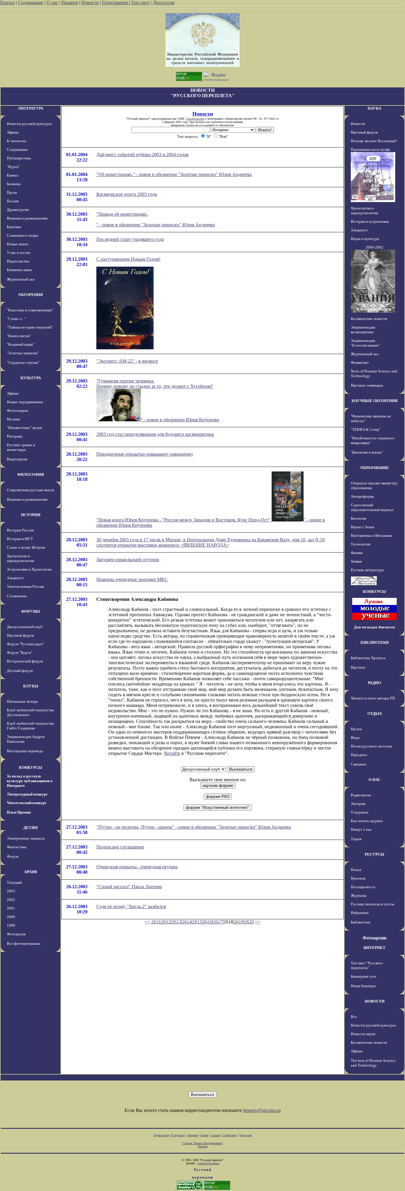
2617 (218, 921)
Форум (12, 856)
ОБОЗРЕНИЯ (30, 294)
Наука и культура (365, 238)
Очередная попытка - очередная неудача (137, 866)
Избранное (360, 912)
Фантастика (16, 847)
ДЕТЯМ (30, 827)
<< (147, 921)
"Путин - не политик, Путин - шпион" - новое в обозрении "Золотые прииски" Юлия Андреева (193, 827)
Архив (204, 1135)
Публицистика (19, 158)
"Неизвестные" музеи (24, 427)
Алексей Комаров (208, 1163)
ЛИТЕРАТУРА (30, 108)
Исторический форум (25, 661)
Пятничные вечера (22, 701)
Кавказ (12, 175)
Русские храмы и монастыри (21, 447)
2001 (11, 908)
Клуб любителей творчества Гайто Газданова (30, 725)
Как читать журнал (366, 821)
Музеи (356, 729)
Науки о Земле (362, 527)
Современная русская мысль (30, 490)
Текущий (14, 882)
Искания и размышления (27, 218)
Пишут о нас (361, 829)
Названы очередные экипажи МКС (132, 579)
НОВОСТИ (375, 1001)
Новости (90, 2)
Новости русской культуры (29, 123)
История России (20, 530)
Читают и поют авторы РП (373, 698)
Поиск (356, 869)
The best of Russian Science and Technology (373, 1062)
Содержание (30, 2)
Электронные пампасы (26, 838)
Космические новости (369, 318)
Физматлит (360, 362)
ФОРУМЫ (30, 611)
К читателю (16, 141)
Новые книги (17, 244)
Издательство (18, 261)
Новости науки (363, 1034)
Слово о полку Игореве (26, 547)
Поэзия (13, 201)
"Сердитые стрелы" (23, 362)
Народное (359, 755)
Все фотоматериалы (23, 943)
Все (354, 1016)
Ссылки (215, 1135)
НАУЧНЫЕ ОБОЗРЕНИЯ (375, 400)
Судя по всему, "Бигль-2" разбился (131, 906)
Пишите (69, 2)
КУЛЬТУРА (30, 378)
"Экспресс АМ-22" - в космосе (127, 361)
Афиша (13, 132)
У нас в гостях (19, 252)
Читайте (172, 753)
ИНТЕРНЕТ (374, 947)
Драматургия (18, 209)
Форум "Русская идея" (25, 644)
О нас (52, 2)
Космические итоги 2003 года (126, 194)
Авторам (358, 803)
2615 (197, 921)
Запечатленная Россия (25, 586)
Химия (356, 561)
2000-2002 (374, 247)
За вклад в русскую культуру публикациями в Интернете (29, 781)
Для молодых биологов (374, 627)
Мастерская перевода (25, 751)
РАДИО (374, 683)
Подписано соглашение (120, 846)
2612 (166, 921)
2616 (207, 921)
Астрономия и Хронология (29, 569)
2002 (11, 899)
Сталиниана (17, 596)
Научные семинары (367, 385)
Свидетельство (195, 118)
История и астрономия (370, 221)
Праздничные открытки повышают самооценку (144, 454)
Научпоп (358, 667)
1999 (11, 925)
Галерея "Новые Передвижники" (202, 1143)
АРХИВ (30, 872)
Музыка (13, 419)
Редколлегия (361, 795)
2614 (187, 921)
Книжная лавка (19, 270)
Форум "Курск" (19, 652)
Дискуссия (163, 2)
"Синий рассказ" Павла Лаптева (129, 886)
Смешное (358, 764)
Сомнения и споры (22, 235)
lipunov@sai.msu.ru (262, 1110)
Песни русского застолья (371, 746)
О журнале (360, 812)
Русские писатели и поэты (372, 904)
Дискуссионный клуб (24, 627)
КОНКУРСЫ (30, 767)
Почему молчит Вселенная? (374, 141)
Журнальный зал (20, 279)
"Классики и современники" (30, 310)
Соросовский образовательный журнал (372, 507)
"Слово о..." (16, 318)
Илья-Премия (19, 812)
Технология (360, 544)
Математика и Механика (371, 535)
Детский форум (20, 670)
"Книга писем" (19, 336)
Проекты (358, 878)
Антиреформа (362, 496)
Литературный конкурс (27, 794)
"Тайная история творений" (30, 327)
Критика (14, 227)
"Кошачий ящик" (20, 344)
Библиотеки (360, 922)
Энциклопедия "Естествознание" (365, 343)
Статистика (229, 1135)
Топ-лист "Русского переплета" (367, 965)
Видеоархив (17, 459)
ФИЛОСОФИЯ (30, 474)
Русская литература (367, 570)
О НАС (374, 779)
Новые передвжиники (25, 402)
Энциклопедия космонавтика (363, 329)
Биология (358, 518)
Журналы (358, 895)
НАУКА (374, 108)
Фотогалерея (17, 410)
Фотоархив (16, 934)
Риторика (15, 436)
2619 (238, 921)
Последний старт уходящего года (130, 239)
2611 (155, 921)
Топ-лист (140, 2)
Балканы (14, 184)
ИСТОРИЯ (30, 515)
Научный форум (20, 635)
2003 (11, 891)
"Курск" (13, 166)
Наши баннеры (363, 986)
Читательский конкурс (27, 803)
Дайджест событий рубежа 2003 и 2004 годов (142, 154)
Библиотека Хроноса (368, 658)
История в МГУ (20, 539)
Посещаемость (363, 887)
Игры (355, 737)
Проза (12, 192)
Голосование (115, 2)
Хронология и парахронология (20, 558)
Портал (7, 2)
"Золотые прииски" (23, 353)
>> (257, 921)
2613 (176, 921)
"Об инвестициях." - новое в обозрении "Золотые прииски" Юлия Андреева (174, 174)
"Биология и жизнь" (367, 452)
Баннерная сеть (363, 976)
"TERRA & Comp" (366, 429)
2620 (249, 921)
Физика (357, 552)
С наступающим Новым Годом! (128, 259)
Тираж (356, 839)
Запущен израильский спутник (127, 559)
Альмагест (15, 578)
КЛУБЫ (30, 686)
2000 (11, 917)
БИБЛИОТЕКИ (375, 642)
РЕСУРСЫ (374, 854)
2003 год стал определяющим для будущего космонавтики (155, 434)
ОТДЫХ (374, 713)
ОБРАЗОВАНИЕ (374, 467)
